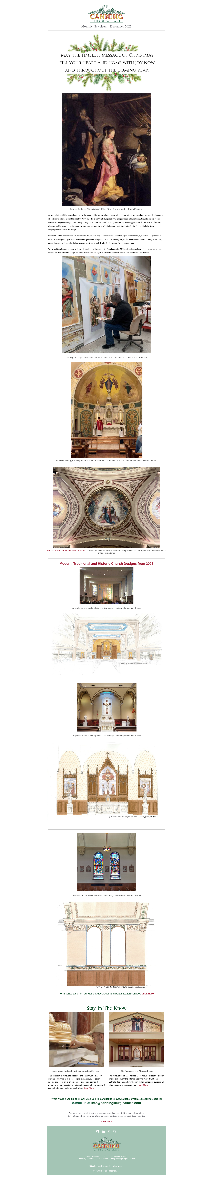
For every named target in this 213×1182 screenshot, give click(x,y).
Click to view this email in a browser (105, 1165)
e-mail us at (81, 1103)
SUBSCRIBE (106, 1121)
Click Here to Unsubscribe (60, 1178)
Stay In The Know (106, 1007)
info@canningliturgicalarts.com (123, 1158)
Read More (88, 1088)
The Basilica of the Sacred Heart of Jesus (66, 550)
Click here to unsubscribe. (105, 1170)
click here (148, 993)
